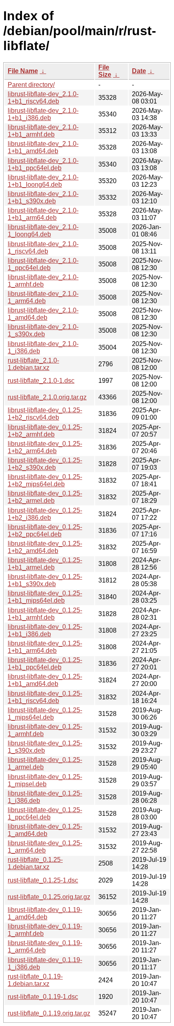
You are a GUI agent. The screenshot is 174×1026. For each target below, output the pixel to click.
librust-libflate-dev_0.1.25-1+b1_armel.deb (45, 564)
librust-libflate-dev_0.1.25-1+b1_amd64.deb (45, 680)
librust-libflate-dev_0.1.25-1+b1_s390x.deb (45, 580)
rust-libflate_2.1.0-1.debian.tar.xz (33, 364)
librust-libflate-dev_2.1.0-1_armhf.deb (43, 281)
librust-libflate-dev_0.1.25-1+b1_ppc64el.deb (45, 664)
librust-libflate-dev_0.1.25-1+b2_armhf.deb (45, 431)
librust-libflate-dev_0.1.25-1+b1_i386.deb (45, 630)
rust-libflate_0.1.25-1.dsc (43, 880)
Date (139, 71)
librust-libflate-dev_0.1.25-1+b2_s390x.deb (45, 464)
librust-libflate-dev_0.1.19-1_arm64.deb (45, 946)
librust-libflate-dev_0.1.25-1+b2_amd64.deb (45, 547)
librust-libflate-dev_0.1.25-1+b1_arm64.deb (45, 647)
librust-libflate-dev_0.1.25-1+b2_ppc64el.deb (45, 531)
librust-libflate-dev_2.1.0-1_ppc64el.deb (43, 264)
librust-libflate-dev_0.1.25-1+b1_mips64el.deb (45, 597)
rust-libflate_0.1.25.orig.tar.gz (49, 896)
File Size (104, 71)
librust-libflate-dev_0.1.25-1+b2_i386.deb (45, 514)
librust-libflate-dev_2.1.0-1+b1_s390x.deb (43, 197)
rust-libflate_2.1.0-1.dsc (41, 380)
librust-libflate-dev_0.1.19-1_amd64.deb (45, 913)
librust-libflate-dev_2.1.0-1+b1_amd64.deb (43, 147)
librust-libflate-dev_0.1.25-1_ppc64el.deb (45, 813)
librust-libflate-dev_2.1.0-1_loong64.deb (43, 231)
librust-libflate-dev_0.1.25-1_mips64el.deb (45, 714)
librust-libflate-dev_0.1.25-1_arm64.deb (45, 847)
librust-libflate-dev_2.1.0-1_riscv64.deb (43, 248)
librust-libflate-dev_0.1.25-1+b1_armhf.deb (45, 614)
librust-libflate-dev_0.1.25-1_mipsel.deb (45, 780)
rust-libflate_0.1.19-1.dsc (43, 996)
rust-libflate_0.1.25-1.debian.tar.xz (35, 863)
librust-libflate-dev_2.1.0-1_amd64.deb (43, 314)
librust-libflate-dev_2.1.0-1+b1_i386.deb (43, 114)
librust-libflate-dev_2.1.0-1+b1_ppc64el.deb (43, 164)
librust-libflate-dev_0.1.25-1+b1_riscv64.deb (45, 697)
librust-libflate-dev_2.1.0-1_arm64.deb (43, 297)
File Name (23, 71)
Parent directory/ (31, 84)
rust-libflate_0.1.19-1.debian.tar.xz (35, 980)
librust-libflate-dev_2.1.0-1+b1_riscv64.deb (43, 98)
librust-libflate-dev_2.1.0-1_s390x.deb (43, 330)
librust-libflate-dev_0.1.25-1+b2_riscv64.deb (45, 414)
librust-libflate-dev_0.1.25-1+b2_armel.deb (45, 497)
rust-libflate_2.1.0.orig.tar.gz (47, 397)
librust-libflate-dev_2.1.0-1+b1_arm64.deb (43, 214)
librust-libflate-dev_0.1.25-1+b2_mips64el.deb (45, 480)
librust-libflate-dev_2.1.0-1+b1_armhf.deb (43, 131)
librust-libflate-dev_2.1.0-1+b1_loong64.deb (43, 181)
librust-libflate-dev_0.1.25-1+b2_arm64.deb (45, 447)
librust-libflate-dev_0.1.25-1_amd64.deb (45, 830)
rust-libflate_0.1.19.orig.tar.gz (49, 1013)
